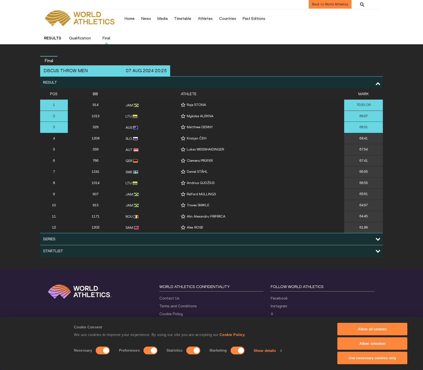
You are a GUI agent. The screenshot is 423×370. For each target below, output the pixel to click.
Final (106, 38)
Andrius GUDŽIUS (200, 183)
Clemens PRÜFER (200, 161)
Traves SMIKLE (198, 205)
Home (130, 18)
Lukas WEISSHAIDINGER (205, 149)
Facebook (279, 298)
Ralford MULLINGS (201, 194)
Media (162, 18)
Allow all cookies (372, 329)
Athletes (205, 18)
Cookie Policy (232, 335)
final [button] (49, 60)
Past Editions (254, 18)
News (146, 18)
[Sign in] (374, 4)
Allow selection (372, 343)
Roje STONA (196, 105)
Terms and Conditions (178, 306)
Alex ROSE (195, 227)
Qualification (80, 38)
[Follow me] (183, 104)
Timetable (182, 18)
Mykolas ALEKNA (200, 116)
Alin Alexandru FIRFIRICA (206, 216)
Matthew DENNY (200, 127)
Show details (265, 350)
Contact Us (169, 298)
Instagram (279, 306)
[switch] (150, 350)
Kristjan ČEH (196, 138)
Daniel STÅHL (197, 172)
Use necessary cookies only (372, 358)
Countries (227, 18)
